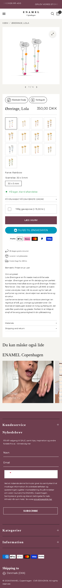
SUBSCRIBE (30, 510)
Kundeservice (14, 425)
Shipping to (10, 568)
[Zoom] (52, 34)
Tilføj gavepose (30, 209)
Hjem (5, 23)
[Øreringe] (27, 382)
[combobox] (10, 474)
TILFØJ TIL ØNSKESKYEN (33, 230)
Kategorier (11, 530)
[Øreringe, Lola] (11, 123)
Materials (31, 323)
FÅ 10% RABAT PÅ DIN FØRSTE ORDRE (31, 199)
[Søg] (52, 14)
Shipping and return (31, 328)
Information (13, 542)
